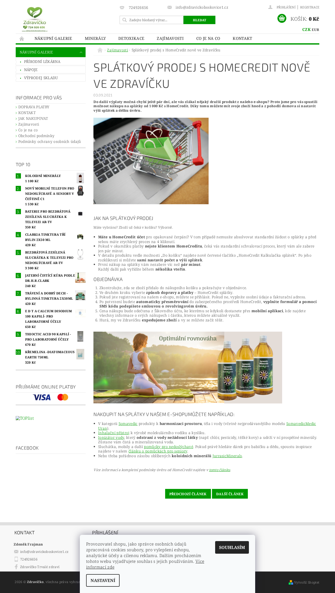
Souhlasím (232, 547)
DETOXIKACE (131, 38)
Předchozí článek (188, 494)
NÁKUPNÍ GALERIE (53, 38)
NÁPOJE (31, 69)
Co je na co (208, 38)
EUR (315, 29)
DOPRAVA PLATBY (33, 106)
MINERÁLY (95, 38)
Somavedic (128, 423)
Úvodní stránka (22, 38)
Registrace (309, 7)
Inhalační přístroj (114, 432)
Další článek (230, 494)
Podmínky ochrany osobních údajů (49, 141)
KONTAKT (242, 38)
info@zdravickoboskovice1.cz (44, 551)
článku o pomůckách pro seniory (158, 451)
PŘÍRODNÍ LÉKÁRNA (42, 61)
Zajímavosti (170, 38)
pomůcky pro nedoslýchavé (168, 446)
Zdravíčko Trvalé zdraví (39, 566)
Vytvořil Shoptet (306, 582)
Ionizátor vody (111, 437)
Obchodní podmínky (36, 135)
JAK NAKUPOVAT (33, 118)
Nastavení (103, 580)
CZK (306, 29)
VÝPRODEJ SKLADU (41, 77)
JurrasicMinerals (227, 455)
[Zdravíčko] (34, 19)
